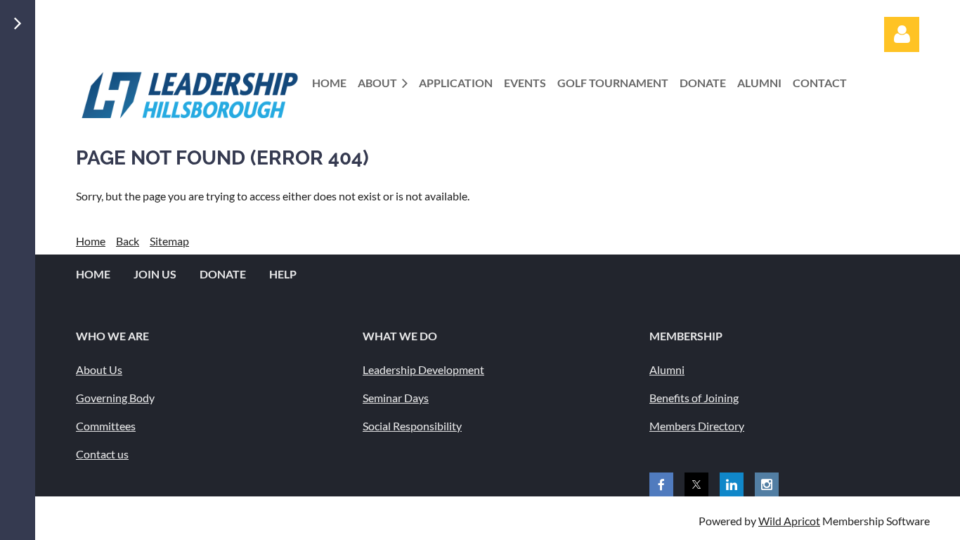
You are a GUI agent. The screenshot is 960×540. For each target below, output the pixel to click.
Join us (155, 274)
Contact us (102, 454)
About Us (99, 369)
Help (283, 274)
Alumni (667, 369)
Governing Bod (112, 397)
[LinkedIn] (732, 484)
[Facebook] (661, 484)
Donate (223, 274)
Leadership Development (423, 369)
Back (127, 241)
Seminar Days (396, 397)
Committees (106, 425)
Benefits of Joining (694, 397)
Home (90, 241)
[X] (696, 484)
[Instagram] (767, 484)
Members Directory (696, 425)
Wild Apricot (789, 520)
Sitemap (169, 241)
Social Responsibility (412, 425)
